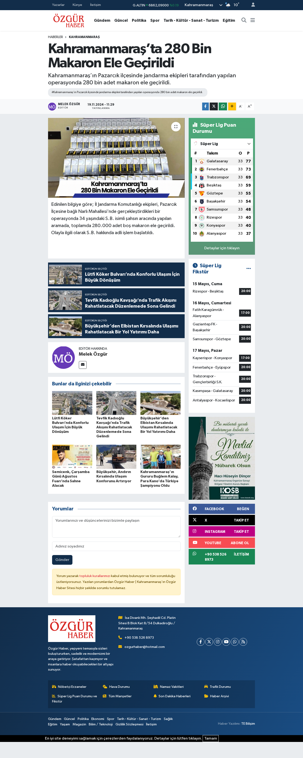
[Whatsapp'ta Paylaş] (223, 106)
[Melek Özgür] (63, 357)
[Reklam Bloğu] (222, 458)
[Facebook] (201, 642)
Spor (155, 20)
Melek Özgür (93, 354)
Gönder (62, 560)
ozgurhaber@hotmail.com (145, 647)
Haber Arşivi (219, 696)
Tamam (210, 738)
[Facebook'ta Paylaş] (205, 106)
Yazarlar (58, 5)
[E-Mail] (83, 365)
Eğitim (229, 20)
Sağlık (168, 719)
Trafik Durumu (220, 687)
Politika (139, 20)
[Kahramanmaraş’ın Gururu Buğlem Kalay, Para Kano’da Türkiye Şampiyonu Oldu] (160, 457)
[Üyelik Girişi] (251, 5)
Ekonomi (97, 719)
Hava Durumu (119, 687)
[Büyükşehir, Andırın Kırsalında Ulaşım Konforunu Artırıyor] (116, 457)
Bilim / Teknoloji (101, 724)
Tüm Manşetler (120, 696)
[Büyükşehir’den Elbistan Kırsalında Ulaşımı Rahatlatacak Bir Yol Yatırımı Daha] (160, 403)
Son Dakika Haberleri (175, 696)
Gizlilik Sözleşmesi (129, 724)
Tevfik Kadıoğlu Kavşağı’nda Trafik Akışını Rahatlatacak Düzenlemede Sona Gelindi (114, 427)
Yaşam (65, 724)
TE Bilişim (248, 723)
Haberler (55, 37)
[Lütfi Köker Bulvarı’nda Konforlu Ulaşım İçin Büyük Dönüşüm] (72, 403)
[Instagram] (218, 642)
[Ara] (244, 20)
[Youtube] (226, 642)
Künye (77, 5)
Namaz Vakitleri (172, 687)
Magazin (79, 724)
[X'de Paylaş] (214, 106)
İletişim (95, 5)
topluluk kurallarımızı (95, 576)
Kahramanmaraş (84, 37)
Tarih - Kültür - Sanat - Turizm (191, 20)
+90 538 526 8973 (139, 637)
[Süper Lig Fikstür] (248, 269)
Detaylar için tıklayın (222, 248)
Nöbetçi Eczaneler (72, 687)
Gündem (102, 20)
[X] (209, 642)
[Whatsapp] (235, 642)
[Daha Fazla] (232, 106)
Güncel (121, 20)
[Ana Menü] (252, 20)
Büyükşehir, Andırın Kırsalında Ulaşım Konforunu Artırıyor (113, 476)
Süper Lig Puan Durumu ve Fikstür (74, 698)
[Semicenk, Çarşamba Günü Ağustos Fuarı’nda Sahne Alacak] (72, 457)
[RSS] (243, 642)
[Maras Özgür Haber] (68, 20)
